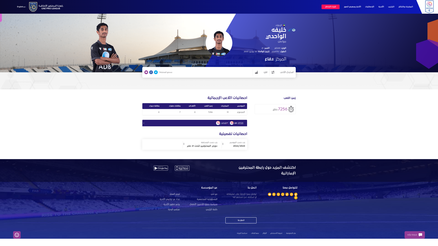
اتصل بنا (241, 220)
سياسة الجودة (242, 233)
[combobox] (233, 146)
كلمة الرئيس (211, 209)
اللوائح (265, 233)
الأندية (381, 7)
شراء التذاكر (330, 7)
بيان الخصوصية (291, 233)
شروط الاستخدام (276, 233)
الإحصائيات (369, 7)
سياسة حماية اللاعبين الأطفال (203, 204)
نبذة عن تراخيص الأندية (170, 199)
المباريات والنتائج (406, 7)
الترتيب (391, 7)
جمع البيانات (255, 233)
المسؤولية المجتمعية (207, 199)
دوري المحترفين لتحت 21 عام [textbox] (202, 146)
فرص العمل (175, 194)
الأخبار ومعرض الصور (352, 7)
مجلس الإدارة (174, 209)
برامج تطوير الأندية (172, 204)
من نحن (214, 194)
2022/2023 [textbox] (239, 146)
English (20, 7)
